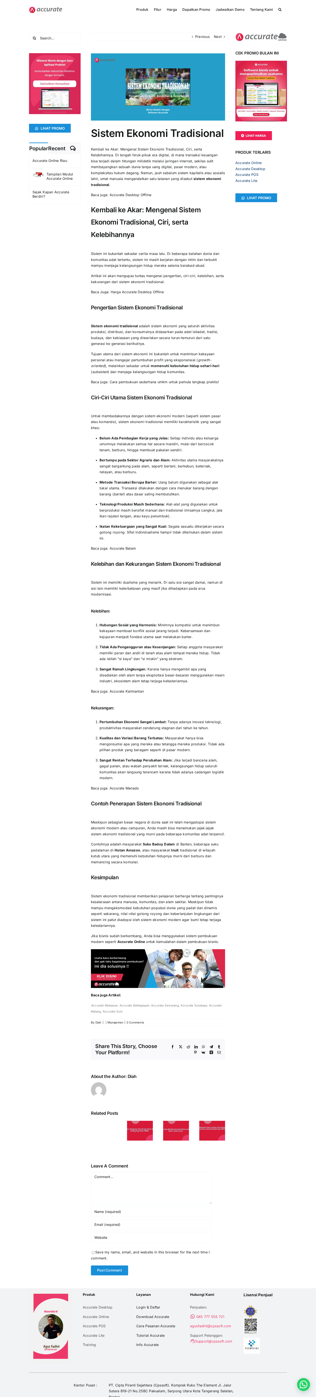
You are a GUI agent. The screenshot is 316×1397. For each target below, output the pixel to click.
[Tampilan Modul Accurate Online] (38, 175)
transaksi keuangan (202, 155)
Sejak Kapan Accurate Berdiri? (50, 194)
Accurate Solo (113, 1011)
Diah (98, 1022)
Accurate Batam (123, 548)
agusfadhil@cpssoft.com (210, 1326)
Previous (202, 36)
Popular (38, 148)
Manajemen (115, 1022)
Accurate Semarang (165, 1005)
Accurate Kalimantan (127, 691)
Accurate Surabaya (194, 1005)
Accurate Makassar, (105, 1005)
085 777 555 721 (210, 1317)
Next (218, 36)
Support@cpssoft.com (213, 1341)
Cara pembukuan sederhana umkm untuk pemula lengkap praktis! (164, 382)
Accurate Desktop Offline (131, 195)
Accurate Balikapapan (134, 1005)
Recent (56, 148)
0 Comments (135, 1022)
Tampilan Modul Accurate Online (59, 176)
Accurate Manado (124, 788)
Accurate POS (246, 174)
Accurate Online (131, 942)
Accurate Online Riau (49, 160)
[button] (280, 9)
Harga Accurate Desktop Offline (137, 292)
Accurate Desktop (250, 169)
